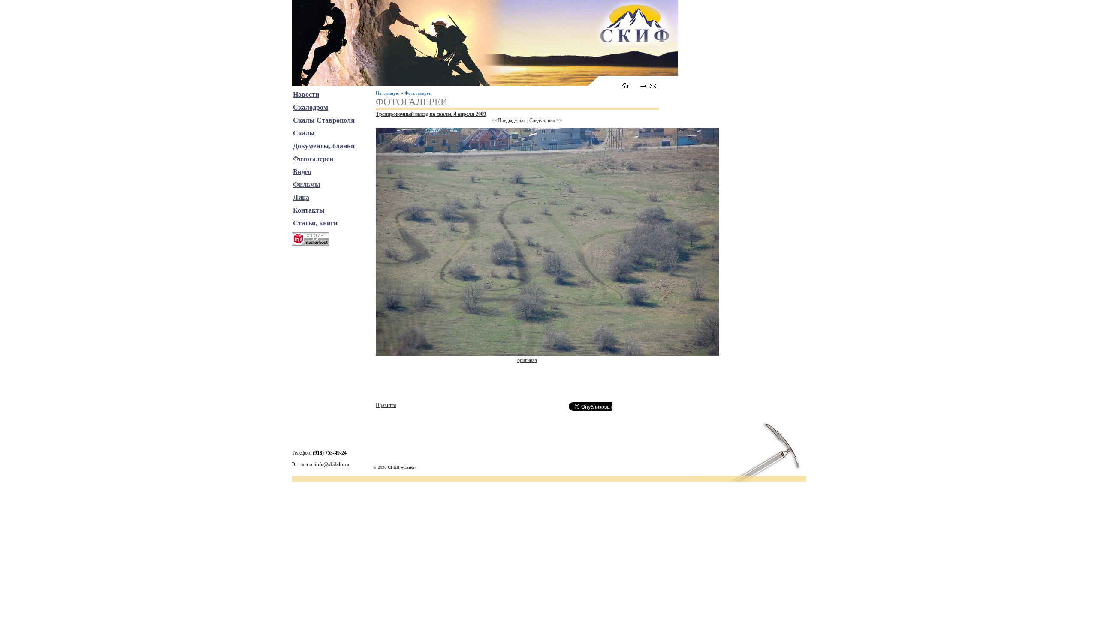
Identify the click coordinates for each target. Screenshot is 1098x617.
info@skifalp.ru (332, 464)
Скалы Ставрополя (324, 120)
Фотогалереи (417, 93)
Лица (301, 197)
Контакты (309, 210)
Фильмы (306, 184)
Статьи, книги (315, 223)
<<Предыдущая (509, 120)
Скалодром (310, 107)
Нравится (386, 405)
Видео (302, 171)
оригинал (527, 360)
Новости (306, 94)
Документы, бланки (324, 146)
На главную (387, 93)
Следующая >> (545, 120)
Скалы (304, 133)
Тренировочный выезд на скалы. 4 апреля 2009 (431, 114)
